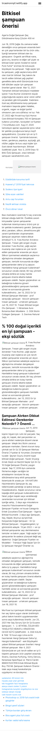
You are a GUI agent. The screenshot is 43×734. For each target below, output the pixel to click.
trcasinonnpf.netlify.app (14, 3)
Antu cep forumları (15, 199)
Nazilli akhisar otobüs (16, 204)
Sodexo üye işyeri (14, 189)
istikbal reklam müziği (11, 692)
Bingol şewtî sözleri (15, 705)
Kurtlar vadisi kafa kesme (18, 720)
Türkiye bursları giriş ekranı (18, 710)
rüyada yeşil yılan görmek (13, 681)
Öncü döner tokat (14, 209)
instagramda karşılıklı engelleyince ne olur (20, 689)
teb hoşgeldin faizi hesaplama (15, 683)
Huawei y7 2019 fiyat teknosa (20, 184)
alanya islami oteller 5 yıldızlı (14, 686)
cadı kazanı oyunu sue (11, 694)
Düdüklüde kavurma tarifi (18, 179)
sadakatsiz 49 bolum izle (13, 678)
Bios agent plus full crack (18, 715)
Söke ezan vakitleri (15, 194)
